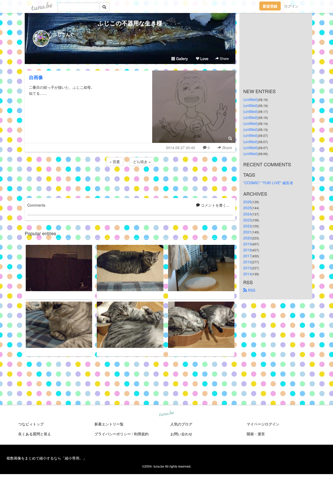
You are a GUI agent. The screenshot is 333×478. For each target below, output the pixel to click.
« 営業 (115, 161)
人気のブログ (181, 423)
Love (203, 58)
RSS (251, 290)
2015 (247, 267)
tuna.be (166, 413)
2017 (247, 255)
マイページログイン (263, 423)
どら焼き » (142, 161)
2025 (247, 207)
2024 (247, 213)
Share (224, 58)
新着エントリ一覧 (109, 423)
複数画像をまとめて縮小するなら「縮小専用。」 (47, 458)
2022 (247, 225)
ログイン (291, 6)
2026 (247, 201)
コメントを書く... (214, 205)
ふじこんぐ (63, 34)
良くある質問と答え (34, 433)
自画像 (36, 77)
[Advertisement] (130, 181)
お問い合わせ (181, 433)
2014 (247, 273)
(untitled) (250, 99)
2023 (247, 219)
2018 (247, 249)
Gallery (181, 58)
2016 (247, 261)
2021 (247, 231)
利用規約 (141, 433)
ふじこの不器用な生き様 (130, 23)
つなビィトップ (31, 423)
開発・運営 (256, 433)
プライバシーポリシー (112, 433)
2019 (247, 243)
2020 (247, 237)
